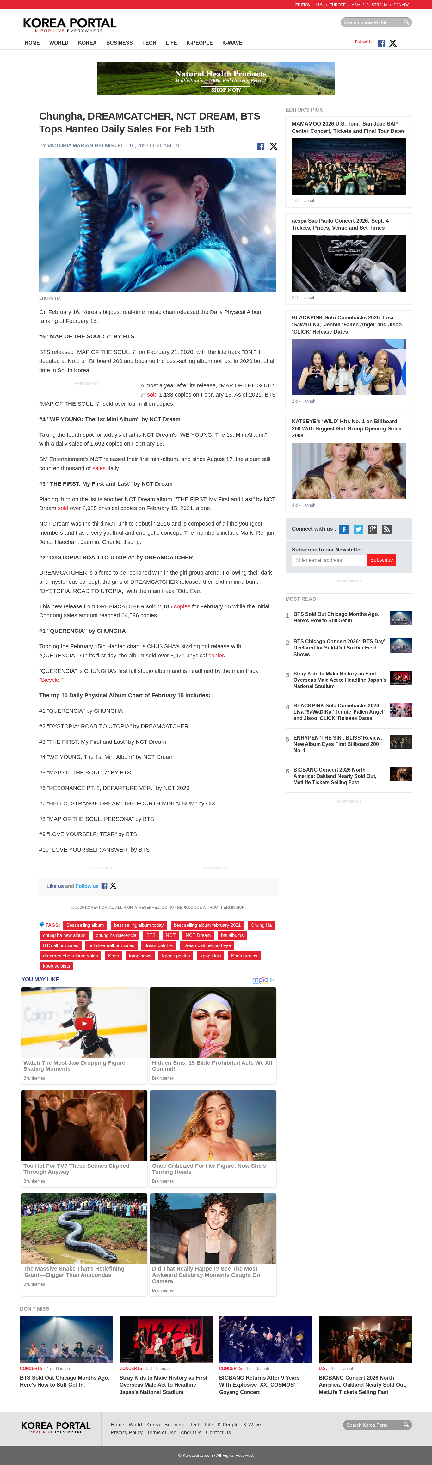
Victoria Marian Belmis (80, 145)
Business (119, 43)
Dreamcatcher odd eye (207, 945)
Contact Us (218, 1432)
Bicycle (50, 680)
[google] (372, 529)
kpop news (140, 955)
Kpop (113, 955)
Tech (149, 43)
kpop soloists (56, 966)
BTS (151, 935)
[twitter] (358, 529)
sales (99, 468)
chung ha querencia (116, 935)
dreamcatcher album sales (70, 955)
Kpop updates (176, 955)
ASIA (356, 5)
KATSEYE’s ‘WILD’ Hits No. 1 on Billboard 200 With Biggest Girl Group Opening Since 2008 (346, 428)
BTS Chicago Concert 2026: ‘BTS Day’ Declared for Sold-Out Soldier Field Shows (339, 648)
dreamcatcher (159, 945)
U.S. (320, 5)
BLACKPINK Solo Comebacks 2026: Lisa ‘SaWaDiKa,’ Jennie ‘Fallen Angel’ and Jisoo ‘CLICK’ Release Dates (347, 325)
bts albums (232, 935)
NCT (171, 935)
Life (171, 43)
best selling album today (139, 925)
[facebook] (344, 529)
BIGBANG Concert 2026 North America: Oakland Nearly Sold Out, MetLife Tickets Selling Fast (334, 776)
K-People (200, 43)
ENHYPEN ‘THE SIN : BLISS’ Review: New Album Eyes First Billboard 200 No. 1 (337, 744)
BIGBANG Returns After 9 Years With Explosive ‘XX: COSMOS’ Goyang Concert (259, 1385)
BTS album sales (60, 945)
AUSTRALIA (376, 5)
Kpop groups (244, 955)
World (59, 43)
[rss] (386, 529)
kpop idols (210, 955)
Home (32, 43)
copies (182, 606)
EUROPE (338, 5)
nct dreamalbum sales (111, 945)
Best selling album (85, 925)
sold (152, 394)
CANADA (401, 5)
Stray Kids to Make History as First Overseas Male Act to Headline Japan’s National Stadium (339, 680)
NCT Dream (198, 935)
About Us (191, 1432)
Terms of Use (161, 1432)
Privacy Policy (127, 1432)
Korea (87, 43)
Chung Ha (261, 925)
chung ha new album (64, 935)
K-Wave (232, 43)
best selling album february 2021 (207, 925)
